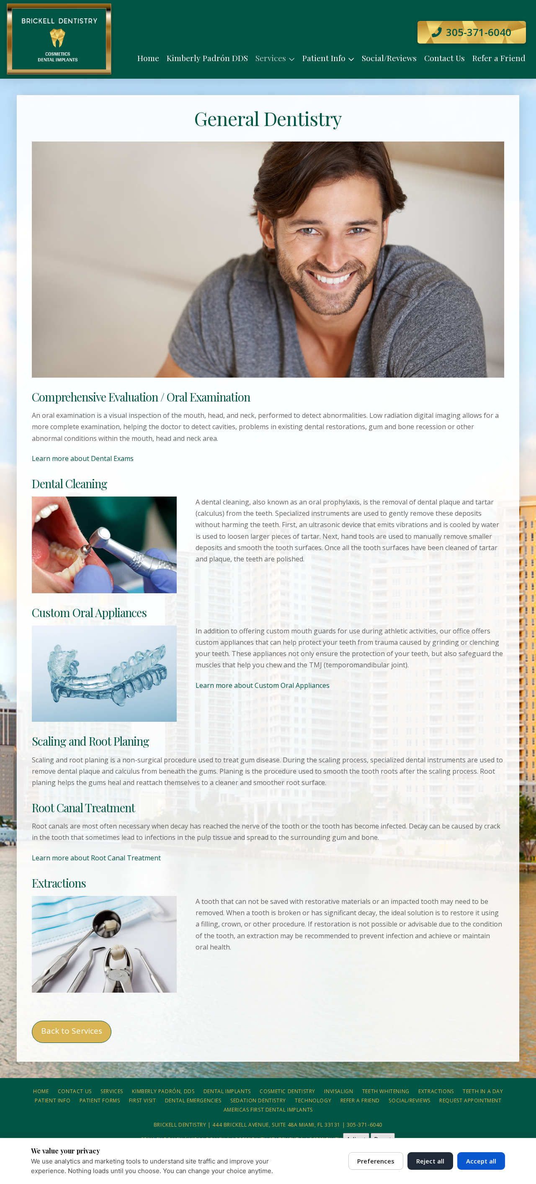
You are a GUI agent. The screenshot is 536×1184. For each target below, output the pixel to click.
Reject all (430, 1161)
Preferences (375, 1161)
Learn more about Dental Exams (83, 458)
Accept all (481, 1161)
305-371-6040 (364, 1124)
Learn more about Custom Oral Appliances (263, 685)
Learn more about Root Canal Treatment (96, 857)
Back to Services (71, 1030)
